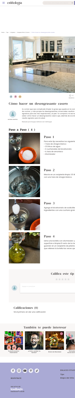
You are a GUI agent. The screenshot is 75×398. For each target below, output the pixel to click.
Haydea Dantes (13, 119)
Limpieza (12, 32)
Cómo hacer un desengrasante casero (43, 32)
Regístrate (16, 378)
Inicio (2, 32)
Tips (7, 32)
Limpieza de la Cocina (23, 32)
